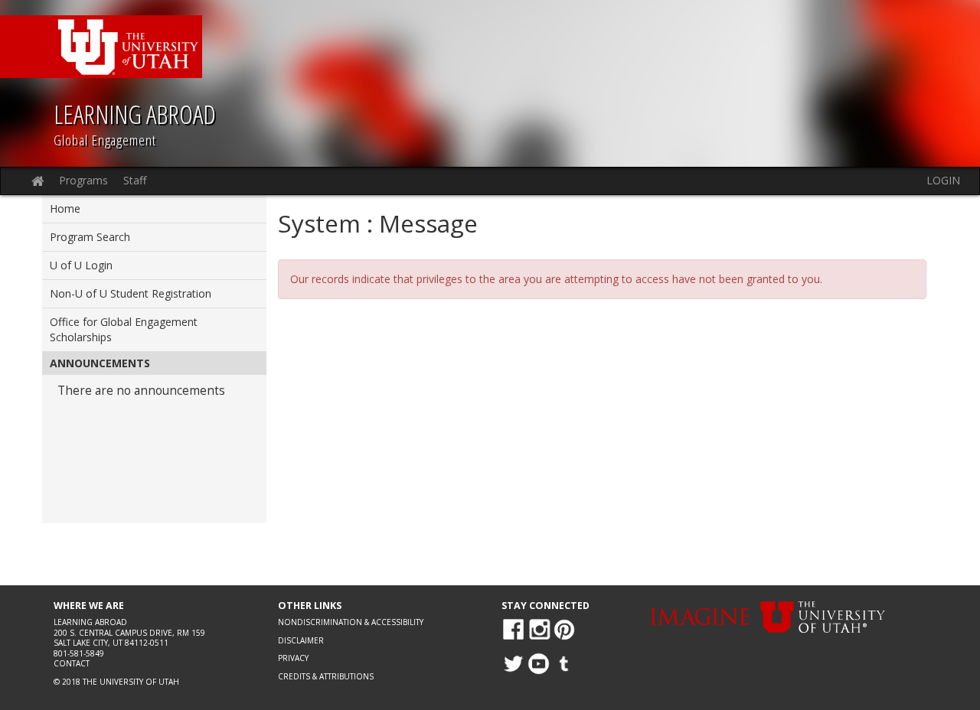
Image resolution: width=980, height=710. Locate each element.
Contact (72, 663)
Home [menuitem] (65, 208)
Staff (134, 180)
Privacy (293, 658)
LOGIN (943, 180)
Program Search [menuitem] (90, 237)
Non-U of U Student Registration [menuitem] (130, 293)
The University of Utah (131, 681)
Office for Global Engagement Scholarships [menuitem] (124, 329)
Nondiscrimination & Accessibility (350, 622)
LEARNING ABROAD (135, 114)
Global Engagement (105, 140)
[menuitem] (154, 438)
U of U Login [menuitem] (81, 265)
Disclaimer (301, 640)
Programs (83, 180)
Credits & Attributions (326, 676)
